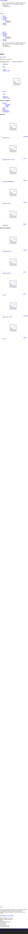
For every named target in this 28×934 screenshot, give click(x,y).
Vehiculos (5, 17)
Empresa (4, 19)
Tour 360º (5, 18)
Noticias (4, 23)
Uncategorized (6, 111)
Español (5, 0)
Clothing (4, 103)
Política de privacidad (21, 929)
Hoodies (7, 105)
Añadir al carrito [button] (6, 70)
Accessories (8, 104)
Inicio (4, 16)
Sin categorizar (6, 110)
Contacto (5, 24)
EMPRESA (8, 20)
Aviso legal (13, 929)
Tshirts (6, 106)
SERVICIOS (8, 22)
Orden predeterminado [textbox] (18, 61)
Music (4, 109)
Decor (4, 108)
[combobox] (18, 61)
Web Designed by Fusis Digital (6, 915)
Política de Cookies (4, 930)
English (1, 0)
